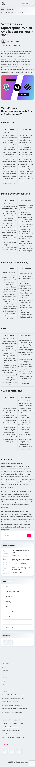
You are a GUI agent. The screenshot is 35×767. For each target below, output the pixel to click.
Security (8, 602)
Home (3, 10)
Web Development (12, 617)
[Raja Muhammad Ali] (3, 3)
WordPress (10, 10)
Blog (7, 587)
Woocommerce (11, 622)
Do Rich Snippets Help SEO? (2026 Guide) (20, 568)
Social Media (10, 612)
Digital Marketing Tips (13, 592)
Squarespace (23, 135)
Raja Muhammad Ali (14, 41)
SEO (7, 607)
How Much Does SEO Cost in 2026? (21, 560)
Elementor (9, 597)
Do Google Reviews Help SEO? (21, 551)
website (22, 522)
